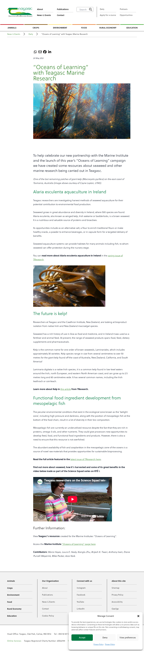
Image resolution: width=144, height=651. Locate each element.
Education (132, 27)
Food (84, 27)
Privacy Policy (99, 644)
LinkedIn (81, 608)
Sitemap (115, 587)
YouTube (80, 601)
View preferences (128, 637)
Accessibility (117, 601)
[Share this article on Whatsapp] (35, 52)
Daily (102, 9)
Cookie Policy (48, 615)
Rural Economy (107, 27)
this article (65, 389)
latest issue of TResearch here (85, 459)
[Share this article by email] (40, 52)
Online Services (14, 640)
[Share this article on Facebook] (45, 52)
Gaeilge (115, 608)
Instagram (81, 587)
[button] (138, 616)
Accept (82, 637)
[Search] (90, 9)
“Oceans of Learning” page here (79, 544)
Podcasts (124, 9)
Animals (12, 27)
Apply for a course (108, 15)
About (40, 9)
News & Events (44, 15)
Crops (36, 27)
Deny (105, 637)
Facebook (81, 594)
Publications (63, 9)
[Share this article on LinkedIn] (50, 52)
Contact (60, 15)
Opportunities (126, 15)
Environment (60, 27)
